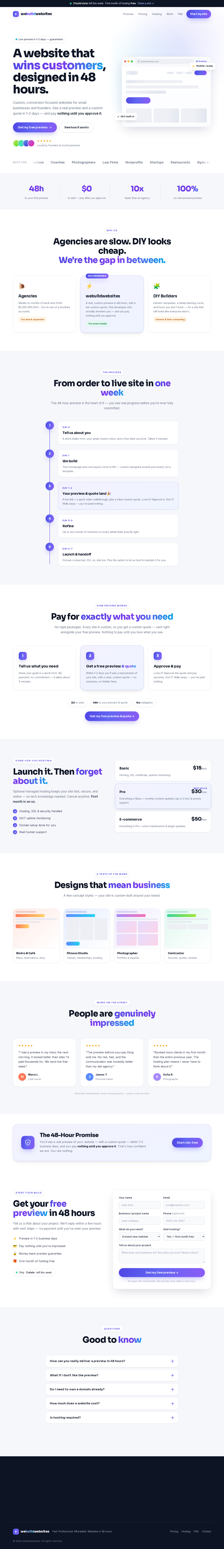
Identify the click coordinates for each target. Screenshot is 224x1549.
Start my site (198, 14)
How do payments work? (69, 1435)
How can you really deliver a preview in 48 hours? (87, 1361)
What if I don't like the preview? (74, 1375)
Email (166, 1197)
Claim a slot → (146, 3)
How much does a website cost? (75, 1403)
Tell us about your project (135, 1245)
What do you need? (131, 1229)
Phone (173, 1213)
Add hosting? (171, 1229)
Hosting (157, 13)
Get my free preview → (162, 1272)
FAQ (180, 13)
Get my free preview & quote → (112, 716)
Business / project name (134, 1213)
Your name (125, 1197)
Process (128, 13)
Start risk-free (187, 1143)
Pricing (142, 13)
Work (170, 13)
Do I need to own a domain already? (77, 1389)
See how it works (76, 127)
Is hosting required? (65, 1417)
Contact (206, 1531)
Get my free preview (32, 127)
